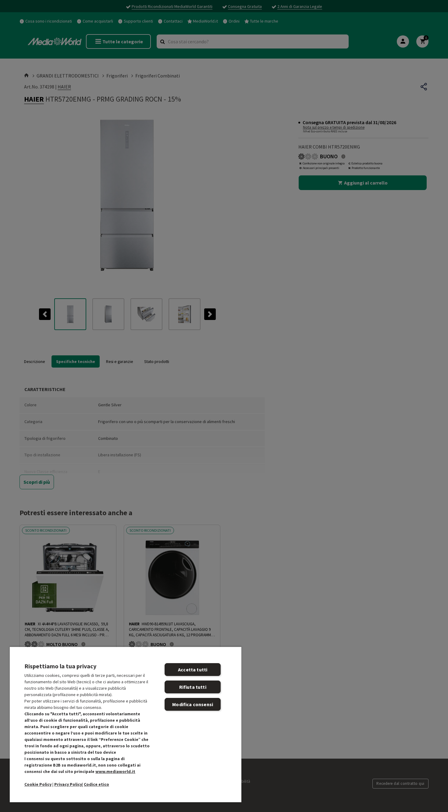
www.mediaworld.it (115, 771)
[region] (125, 724)
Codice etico (96, 784)
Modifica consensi (192, 704)
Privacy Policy (68, 784)
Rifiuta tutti (192, 687)
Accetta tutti (192, 669)
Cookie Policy (38, 784)
